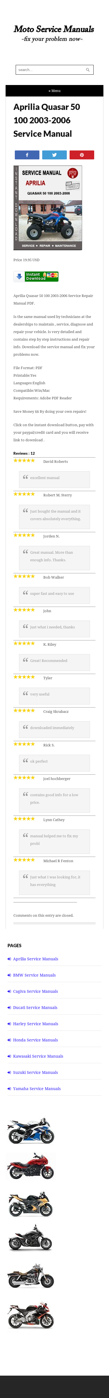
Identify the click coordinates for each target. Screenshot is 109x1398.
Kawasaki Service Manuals (38, 1056)
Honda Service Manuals (35, 1040)
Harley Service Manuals (35, 1023)
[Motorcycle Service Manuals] (54, 37)
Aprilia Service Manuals (35, 958)
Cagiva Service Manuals (35, 991)
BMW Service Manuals (34, 975)
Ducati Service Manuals (35, 1007)
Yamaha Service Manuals (37, 1088)
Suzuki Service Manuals (35, 1072)
